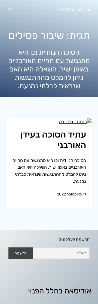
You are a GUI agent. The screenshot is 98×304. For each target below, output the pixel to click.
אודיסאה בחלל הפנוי (73, 9)
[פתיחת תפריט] (10, 9)
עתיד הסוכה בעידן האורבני (53, 139)
